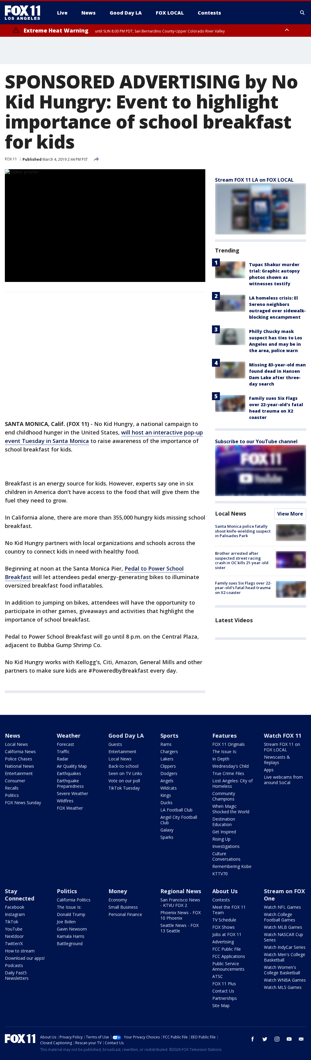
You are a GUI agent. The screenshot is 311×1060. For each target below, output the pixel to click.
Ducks (166, 802)
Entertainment (19, 773)
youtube (289, 1039)
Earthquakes (69, 773)
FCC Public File (226, 949)
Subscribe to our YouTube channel (256, 441)
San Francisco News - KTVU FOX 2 (180, 902)
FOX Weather (70, 808)
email (301, 1039)
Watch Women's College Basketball (282, 970)
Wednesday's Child (230, 766)
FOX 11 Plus (224, 983)
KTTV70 (220, 873)
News (12, 735)
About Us (225, 891)
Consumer (15, 781)
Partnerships (224, 998)
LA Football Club (176, 810)
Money (117, 891)
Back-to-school (123, 766)
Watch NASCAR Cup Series (283, 937)
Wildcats (168, 788)
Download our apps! (25, 958)
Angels (166, 781)
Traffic (63, 751)
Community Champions (223, 796)
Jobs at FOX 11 (226, 934)
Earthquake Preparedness (70, 783)
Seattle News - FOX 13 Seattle (179, 928)
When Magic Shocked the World (230, 809)
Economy (117, 900)
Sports (169, 735)
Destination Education (223, 821)
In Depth (220, 759)
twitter (265, 1039)
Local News (230, 513)
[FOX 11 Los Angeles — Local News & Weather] (25, 12)
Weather (68, 735)
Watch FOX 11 (282, 735)
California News (20, 751)
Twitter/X (14, 943)
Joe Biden (66, 921)
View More (290, 513)
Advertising (223, 942)
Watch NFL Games (282, 907)
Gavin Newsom (72, 929)
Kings (165, 795)
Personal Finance (125, 914)
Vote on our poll (124, 781)
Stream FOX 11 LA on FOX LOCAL (254, 180)
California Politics (74, 900)
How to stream (20, 951)
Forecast (65, 744)
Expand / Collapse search (302, 13)
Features (224, 735)
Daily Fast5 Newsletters (17, 975)
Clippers (168, 766)
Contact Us (223, 991)
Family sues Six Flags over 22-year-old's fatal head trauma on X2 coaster (243, 587)
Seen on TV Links (125, 773)
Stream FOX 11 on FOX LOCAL (282, 747)
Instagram (15, 914)
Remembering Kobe (231, 866)
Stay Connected (19, 894)
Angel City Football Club (178, 819)
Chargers (169, 751)
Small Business (123, 907)
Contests (221, 900)
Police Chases (18, 759)
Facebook (14, 907)
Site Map (221, 1005)
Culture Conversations (226, 856)
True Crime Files (228, 773)
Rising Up (221, 839)
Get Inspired (224, 832)
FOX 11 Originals (228, 744)
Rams (166, 744)
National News (19, 766)
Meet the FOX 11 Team (229, 909)
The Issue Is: (224, 751)
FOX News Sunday (23, 802)
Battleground (70, 943)
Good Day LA (126, 735)
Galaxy (166, 830)
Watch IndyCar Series (285, 947)
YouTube (13, 929)
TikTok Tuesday (124, 788)
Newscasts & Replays (277, 759)
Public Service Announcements (228, 966)
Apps (269, 770)
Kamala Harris (70, 936)
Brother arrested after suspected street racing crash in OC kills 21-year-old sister (241, 560)
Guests (115, 744)
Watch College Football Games (279, 917)
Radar (62, 759)
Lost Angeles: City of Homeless (232, 783)
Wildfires (65, 801)
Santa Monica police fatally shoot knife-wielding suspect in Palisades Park (243, 530)
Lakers (166, 759)
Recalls (12, 788)
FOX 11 (11, 159)
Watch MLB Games (283, 927)
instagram (277, 1039)
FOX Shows (223, 927)
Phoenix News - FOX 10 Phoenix (180, 915)
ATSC (217, 976)
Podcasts (14, 965)
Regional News (180, 891)
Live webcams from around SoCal (283, 779)
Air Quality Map (72, 766)
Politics (12, 795)
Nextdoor (14, 936)
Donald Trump (71, 914)
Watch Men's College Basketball (284, 957)
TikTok (11, 921)
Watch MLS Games (283, 987)
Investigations (226, 846)
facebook (253, 1039)
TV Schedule (224, 920)
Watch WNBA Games (285, 980)
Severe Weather (72, 793)
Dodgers (168, 773)
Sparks (166, 837)
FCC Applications (228, 956)
